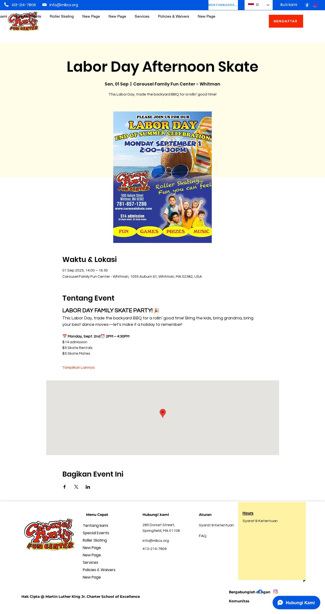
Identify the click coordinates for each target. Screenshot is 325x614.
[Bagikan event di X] (76, 487)
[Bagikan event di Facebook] (64, 487)
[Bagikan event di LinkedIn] (88, 487)
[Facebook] (307, 5)
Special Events (96, 533)
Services (90, 562)
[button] (173, 14)
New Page (92, 547)
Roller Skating (95, 540)
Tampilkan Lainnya (78, 367)
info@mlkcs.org (63, 5)
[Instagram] (315, 5)
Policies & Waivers (99, 570)
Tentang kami (95, 525)
